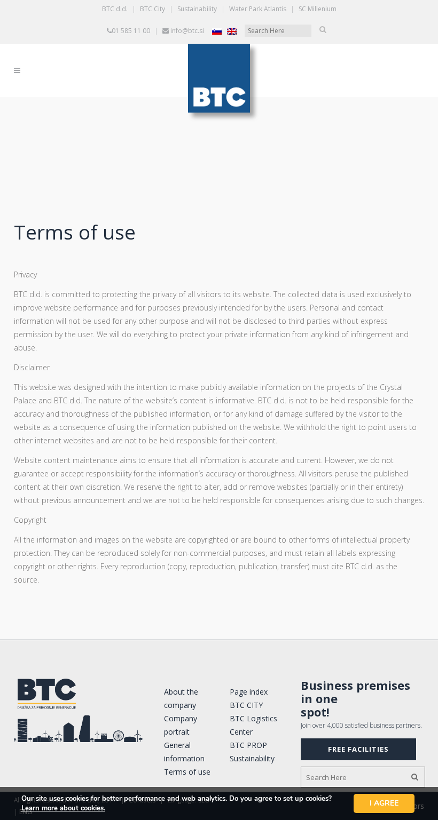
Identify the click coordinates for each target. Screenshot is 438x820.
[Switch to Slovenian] (217, 31)
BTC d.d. (115, 8)
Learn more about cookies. (63, 808)
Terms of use (187, 772)
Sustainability (197, 8)
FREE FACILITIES (358, 749)
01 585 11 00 (131, 30)
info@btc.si (187, 30)
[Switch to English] (232, 31)
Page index (249, 692)
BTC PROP (248, 745)
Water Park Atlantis (257, 8)
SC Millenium (318, 8)
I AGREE (384, 803)
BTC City (152, 8)
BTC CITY (246, 705)
